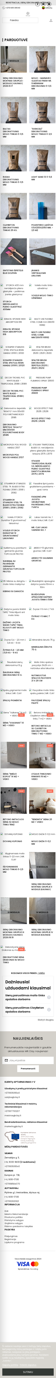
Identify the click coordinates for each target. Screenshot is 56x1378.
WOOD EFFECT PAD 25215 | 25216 (40, 420)
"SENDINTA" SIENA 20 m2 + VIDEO (41, 820)
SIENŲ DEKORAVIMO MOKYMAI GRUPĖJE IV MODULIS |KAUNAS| (42, 932)
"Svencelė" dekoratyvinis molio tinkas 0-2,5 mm (41, 132)
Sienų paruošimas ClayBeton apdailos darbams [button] (24, 1009)
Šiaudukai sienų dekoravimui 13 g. (12, 673)
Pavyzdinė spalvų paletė (40, 701)
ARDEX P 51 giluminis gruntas (42, 559)
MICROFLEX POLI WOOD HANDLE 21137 (13, 456)
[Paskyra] (51, 20)
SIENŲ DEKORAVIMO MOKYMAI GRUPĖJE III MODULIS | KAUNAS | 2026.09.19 (13, 933)
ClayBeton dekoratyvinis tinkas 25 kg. (11, 228)
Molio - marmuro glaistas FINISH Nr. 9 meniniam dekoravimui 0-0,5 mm (41, 83)
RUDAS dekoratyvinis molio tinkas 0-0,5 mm (13, 180)
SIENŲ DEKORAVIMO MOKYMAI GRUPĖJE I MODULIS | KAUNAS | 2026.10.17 (13, 82)
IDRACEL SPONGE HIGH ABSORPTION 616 (12, 332)
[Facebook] (37, 4)
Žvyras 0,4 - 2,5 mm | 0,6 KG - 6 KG (13, 651)
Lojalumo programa (14, 1242)
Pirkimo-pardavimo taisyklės (19, 1226)
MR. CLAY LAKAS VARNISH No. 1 (39, 528)
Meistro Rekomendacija (16, 1214)
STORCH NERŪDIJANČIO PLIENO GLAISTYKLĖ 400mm (12, 305)
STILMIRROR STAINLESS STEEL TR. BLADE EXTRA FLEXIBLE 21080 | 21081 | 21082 (13, 503)
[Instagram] (49, 4)
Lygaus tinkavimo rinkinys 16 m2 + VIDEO (41, 776)
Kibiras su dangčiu (13, 591)
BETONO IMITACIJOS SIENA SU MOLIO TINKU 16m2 (13, 822)
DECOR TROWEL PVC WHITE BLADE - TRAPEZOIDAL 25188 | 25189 (13, 394)
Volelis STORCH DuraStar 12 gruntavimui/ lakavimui (11, 534)
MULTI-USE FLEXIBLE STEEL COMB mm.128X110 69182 (41, 335)
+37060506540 (12, 1092)
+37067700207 (12, 1111)
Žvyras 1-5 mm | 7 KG (40, 617)
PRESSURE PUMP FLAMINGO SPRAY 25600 (40, 390)
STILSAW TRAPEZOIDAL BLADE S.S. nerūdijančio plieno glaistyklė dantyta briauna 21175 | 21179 (41, 467)
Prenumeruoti (28, 1068)
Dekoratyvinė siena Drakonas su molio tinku (13, 960)
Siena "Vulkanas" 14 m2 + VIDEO (13, 724)
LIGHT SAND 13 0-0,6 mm (41, 178)
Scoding (34, 1269)
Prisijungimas (11, 1236)
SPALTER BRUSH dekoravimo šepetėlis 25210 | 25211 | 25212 (39, 364)
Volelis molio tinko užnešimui (42, 297)
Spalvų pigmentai (12, 700)
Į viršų (41, 973)
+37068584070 (12, 1183)
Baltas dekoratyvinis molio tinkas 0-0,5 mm (13, 132)
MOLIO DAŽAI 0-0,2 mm (41, 842)
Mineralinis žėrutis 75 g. (41, 648)
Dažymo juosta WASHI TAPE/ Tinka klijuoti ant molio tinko (13, 626)
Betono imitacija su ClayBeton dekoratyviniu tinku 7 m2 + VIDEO (41, 729)
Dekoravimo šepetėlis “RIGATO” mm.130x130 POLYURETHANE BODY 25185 (13, 429)
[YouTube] (43, 4)
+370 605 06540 (12, 7)
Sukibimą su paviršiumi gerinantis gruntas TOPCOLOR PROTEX (14, 566)
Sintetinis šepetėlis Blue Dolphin (13, 272)
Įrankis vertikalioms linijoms (38, 273)
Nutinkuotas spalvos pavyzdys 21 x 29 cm (41, 678)
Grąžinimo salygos (14, 1223)
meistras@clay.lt (13, 1115)
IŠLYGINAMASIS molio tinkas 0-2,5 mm (13, 869)
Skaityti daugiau (46, 1019)
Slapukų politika (10, 1364)
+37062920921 (12, 1201)
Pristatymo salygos (14, 1220)
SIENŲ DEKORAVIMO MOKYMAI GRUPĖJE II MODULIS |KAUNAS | (41, 887)
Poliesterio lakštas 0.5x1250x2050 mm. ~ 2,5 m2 (42, 228)
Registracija (10, 1239)
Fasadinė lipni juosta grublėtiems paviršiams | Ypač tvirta (40, 502)
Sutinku (28, 1372)
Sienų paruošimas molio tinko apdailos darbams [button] (25, 997)
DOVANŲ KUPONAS (12, 841)
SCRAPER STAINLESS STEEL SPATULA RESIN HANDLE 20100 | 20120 (14, 363)
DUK (6, 1211)
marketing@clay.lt (14, 1126)
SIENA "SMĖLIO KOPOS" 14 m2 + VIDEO (11, 776)
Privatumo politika (14, 1217)
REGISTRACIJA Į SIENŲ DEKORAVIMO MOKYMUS (28, 2)
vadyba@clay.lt (12, 1097)
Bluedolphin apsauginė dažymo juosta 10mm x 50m (41, 597)
